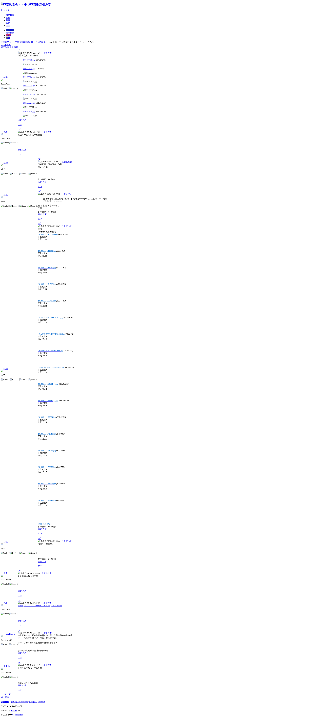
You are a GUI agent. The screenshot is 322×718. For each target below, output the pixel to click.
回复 (12, 47)
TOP (20, 125)
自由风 (7, 666)
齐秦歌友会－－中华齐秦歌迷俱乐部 (17, 42)
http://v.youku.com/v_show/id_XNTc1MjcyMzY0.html (40, 605)
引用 (24, 120)
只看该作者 (47, 53)
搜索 (8, 20)
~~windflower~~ (10, 634)
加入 (3, 10)
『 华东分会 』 (41, 42)
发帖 (16, 47)
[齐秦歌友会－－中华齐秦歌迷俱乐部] (26, 4)
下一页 (8, 45)
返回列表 (5, 47)
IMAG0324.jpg (29, 77)
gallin (6, 163)
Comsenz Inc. (17, 715)
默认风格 (10, 30)
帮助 (8, 23)
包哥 (6, 77)
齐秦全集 (5, 702)
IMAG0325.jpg (29, 86)
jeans (8, 38)
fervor (8, 35)
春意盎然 (10, 33)
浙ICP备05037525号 (19, 702)
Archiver (41, 702)
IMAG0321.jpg (29, 60)
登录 (8, 10)
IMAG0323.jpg (29, 69)
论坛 (8, 18)
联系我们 (33, 702)
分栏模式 (10, 15)
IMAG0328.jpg (29, 111)
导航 (8, 25)
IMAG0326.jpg (29, 94)
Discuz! (14, 710)
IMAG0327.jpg (29, 103)
